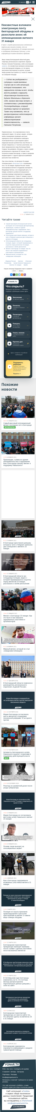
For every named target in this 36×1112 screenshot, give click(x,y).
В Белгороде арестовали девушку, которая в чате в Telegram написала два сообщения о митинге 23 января (20, 237)
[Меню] (33, 2)
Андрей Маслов (29, 212)
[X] (14, 275)
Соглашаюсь (18, 1106)
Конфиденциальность (10, 1077)
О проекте (6, 1072)
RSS (4, 1069)
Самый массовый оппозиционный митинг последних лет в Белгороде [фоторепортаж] (20, 225)
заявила (4, 66)
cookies (19, 1085)
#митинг (20, 261)
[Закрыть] (33, 19)
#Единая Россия (10, 261)
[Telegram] (19, 275)
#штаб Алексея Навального (22, 263)
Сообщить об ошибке (21, 1069)
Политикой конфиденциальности (20, 1101)
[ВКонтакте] (11, 275)
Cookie (26, 1091)
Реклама (14, 1075)
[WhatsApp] (17, 275)
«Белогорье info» (17, 163)
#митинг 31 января (15, 265)
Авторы (13, 1072)
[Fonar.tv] (5, 2)
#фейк (26, 265)
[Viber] (25, 275)
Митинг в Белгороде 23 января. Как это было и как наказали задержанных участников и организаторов (18, 250)
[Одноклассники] (22, 275)
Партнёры (6, 1075)
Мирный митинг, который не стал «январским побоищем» (16, 255)
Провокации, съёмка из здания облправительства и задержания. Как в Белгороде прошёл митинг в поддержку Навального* (18, 230)
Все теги (10, 1069)
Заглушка (20, 1072)
